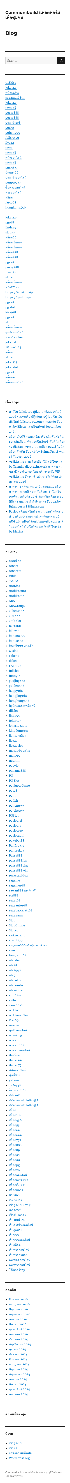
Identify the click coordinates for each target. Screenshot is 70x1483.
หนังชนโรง (12, 92)
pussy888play (18, 865)
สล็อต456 (15, 1120)
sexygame (16, 915)
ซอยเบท (14, 1025)
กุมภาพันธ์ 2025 (19, 1389)
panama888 (17, 770)
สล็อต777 (15, 1140)
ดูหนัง (9, 147)
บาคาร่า (10, 272)
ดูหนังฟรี (10, 107)
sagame (14, 880)
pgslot (9, 127)
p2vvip (13, 765)
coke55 (14, 656)
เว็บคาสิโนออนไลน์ (21, 1225)
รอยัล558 (15, 1085)
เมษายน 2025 (18, 1379)
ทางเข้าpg (15, 1035)
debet (13, 660)
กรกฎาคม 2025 (19, 1364)
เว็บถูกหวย (15, 1230)
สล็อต (9, 197)
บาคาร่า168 (13, 122)
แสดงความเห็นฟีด (20, 1453)
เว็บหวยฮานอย (18, 1255)
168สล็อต (15, 561)
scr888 (13, 895)
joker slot (12, 342)
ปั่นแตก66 (11, 172)
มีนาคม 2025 (17, 1384)
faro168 (10, 202)
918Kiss (14, 586)
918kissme (16, 596)
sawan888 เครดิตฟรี (22, 890)
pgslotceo (16, 830)
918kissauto (17, 591)
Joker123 (15, 720)
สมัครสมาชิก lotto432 (23, 1100)
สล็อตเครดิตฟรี (18, 1180)
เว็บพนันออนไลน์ (19, 1240)
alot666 (14, 616)
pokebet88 (16, 840)
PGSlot (14, 815)
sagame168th (15, 97)
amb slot (15, 621)
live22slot (16, 745)
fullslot (14, 670)
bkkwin (14, 631)
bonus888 (16, 641)
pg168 (9, 222)
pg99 (13, 795)
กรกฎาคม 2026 (19, 1304)
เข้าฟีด (13, 1448)
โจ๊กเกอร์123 (13, 347)
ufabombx (16, 985)
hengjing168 (18, 695)
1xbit (12, 576)
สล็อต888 (11, 252)
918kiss (10, 82)
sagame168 (17, 885)
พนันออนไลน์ (17, 1070)
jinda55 (10, 227)
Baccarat (15, 626)
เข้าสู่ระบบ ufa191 (20, 1205)
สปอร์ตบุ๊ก (15, 1095)
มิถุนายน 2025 (18, 1369)
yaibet (13, 1000)
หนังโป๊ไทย (12, 287)
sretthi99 (16, 940)
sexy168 (14, 900)
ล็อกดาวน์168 (17, 1090)
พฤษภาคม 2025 (19, 1374)
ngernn (14, 760)
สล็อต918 (15, 1155)
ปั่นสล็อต (14, 1055)
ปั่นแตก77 (15, 1065)
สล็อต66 (11, 237)
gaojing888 (17, 680)
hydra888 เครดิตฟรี (22, 705)
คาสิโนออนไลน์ (19, 1015)
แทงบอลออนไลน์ (19, 1260)
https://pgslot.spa (18, 297)
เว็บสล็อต (14, 1245)
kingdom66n (18, 730)
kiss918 (10, 312)
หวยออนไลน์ (13, 192)
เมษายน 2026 (18, 1319)
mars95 (14, 755)
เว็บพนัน (14, 1235)
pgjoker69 (16, 810)
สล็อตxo (10, 377)
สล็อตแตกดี (16, 1190)
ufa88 (13, 965)
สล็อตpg (14, 1165)
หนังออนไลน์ (13, 157)
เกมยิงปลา (15, 1200)
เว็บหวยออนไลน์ (19, 1250)
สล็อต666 (15, 1135)
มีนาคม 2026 (18, 1324)
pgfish (13, 800)
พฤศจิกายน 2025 (20, 1344)
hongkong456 (15, 207)
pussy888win (18, 870)
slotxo (9, 277)
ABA (12, 601)
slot (8, 322)
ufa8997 (15, 970)
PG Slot (14, 780)
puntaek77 (16, 850)
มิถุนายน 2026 (18, 1309)
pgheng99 (12, 132)
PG (11, 775)
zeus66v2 (16, 1005)
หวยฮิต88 (15, 1195)
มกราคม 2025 (18, 1394)
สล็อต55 (14, 1125)
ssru (12, 950)
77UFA (13, 581)
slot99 (10, 232)
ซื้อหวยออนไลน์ (15, 187)
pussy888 (12, 112)
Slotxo (13, 930)
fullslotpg (12, 137)
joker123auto (18, 725)
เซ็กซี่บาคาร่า (17, 1215)
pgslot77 (11, 167)
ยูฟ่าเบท (14, 1080)
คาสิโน (13, 1010)
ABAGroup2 (17, 606)
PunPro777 (16, 845)
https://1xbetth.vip (19, 292)
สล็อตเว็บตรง (13, 242)
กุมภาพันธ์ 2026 (19, 1329)
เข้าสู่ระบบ (15, 1443)
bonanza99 (17, 636)
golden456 (16, 685)
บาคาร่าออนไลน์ (15, 177)
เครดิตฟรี (15, 1210)
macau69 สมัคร (19, 750)
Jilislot (13, 710)
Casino (13, 651)
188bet (13, 566)
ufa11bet (15, 960)
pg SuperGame (19, 785)
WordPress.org (19, 1458)
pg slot (10, 307)
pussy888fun (18, 860)
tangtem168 (17, 955)
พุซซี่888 (14, 1075)
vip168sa (15, 995)
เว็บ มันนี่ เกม (17, 1220)
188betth (15, 571)
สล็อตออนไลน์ (14, 382)
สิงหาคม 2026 (18, 1299)
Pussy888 (15, 855)
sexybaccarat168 (20, 910)
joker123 (11, 87)
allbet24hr (16, 611)
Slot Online (17, 925)
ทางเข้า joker (14, 337)
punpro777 (13, 182)
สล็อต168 (15, 1115)
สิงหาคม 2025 (18, 1359)
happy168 (16, 690)
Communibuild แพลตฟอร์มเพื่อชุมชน (25, 1472)
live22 (9, 142)
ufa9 (12, 975)
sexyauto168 (18, 905)
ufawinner (16, 990)
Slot (12, 920)
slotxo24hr (17, 935)
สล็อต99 (14, 1160)
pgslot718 (16, 820)
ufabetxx (15, 980)
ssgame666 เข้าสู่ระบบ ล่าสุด (28, 945)
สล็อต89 (14, 1150)
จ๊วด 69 (14, 1020)
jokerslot (11, 367)
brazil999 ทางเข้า (21, 646)
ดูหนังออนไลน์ (14, 332)
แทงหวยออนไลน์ (19, 1265)
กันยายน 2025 (18, 1354)
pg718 (13, 790)
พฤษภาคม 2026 (19, 1314)
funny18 (14, 675)
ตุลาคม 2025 (17, 1349)
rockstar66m (18, 875)
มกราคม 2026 (18, 1334)
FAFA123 (15, 665)
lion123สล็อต (17, 735)
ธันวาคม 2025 (18, 1339)
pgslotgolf (16, 835)
